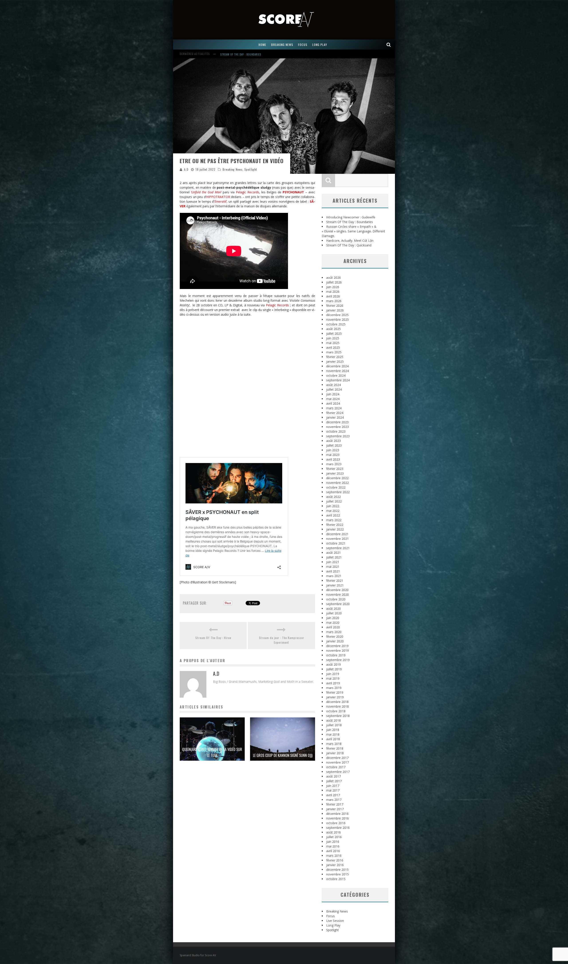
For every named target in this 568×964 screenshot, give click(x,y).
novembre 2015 (337, 874)
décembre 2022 (337, 478)
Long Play (333, 925)
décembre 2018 (337, 702)
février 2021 (334, 580)
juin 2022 (332, 506)
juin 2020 (332, 618)
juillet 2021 (334, 557)
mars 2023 (333, 464)
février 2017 (334, 804)
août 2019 (333, 664)
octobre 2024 (335, 375)
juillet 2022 (334, 501)
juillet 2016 (334, 837)
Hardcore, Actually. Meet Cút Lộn (349, 240)
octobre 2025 (335, 324)
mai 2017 (332, 790)
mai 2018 (332, 734)
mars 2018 (333, 744)
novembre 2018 (337, 706)
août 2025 (333, 329)
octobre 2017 (335, 767)
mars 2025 (333, 352)
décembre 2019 (337, 646)
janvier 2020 (335, 641)
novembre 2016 (337, 818)
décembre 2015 (337, 869)
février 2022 (334, 525)
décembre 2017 (337, 758)
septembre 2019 (338, 660)
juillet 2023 (334, 445)
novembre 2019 (337, 650)
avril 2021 (333, 571)
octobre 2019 (335, 655)
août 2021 (333, 552)
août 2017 (333, 776)
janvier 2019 (335, 697)
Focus (330, 916)
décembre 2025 (337, 315)
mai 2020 (332, 622)
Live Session (335, 920)
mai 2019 (332, 678)
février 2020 (334, 636)
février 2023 (334, 469)
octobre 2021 (335, 543)
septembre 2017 (338, 772)
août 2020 (333, 608)
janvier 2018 (335, 753)
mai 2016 (332, 846)
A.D (186, 169)
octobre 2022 (335, 487)
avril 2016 (333, 851)
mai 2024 (332, 399)
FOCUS (302, 44)
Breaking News (233, 169)
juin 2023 (332, 450)
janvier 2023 (335, 473)
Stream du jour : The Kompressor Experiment (281, 640)
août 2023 (333, 441)
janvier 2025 (335, 361)
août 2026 (333, 277)
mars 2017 (333, 800)
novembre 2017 (337, 762)
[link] (293, 192)
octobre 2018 (335, 711)
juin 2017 (332, 786)
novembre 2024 (337, 371)
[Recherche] (389, 44)
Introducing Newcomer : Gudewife (350, 217)
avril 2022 (333, 515)
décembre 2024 (337, 366)
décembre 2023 (337, 422)
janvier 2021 (335, 585)
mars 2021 (333, 576)
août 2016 (333, 832)
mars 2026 (333, 301)
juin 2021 (332, 562)
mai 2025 (332, 343)
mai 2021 (332, 566)
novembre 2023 (337, 427)
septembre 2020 (338, 604)
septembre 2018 (338, 716)
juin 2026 (332, 287)
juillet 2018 (334, 725)
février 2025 (334, 357)
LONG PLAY (319, 44)
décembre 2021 (337, 534)
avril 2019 (333, 683)
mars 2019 (333, 688)
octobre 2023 (335, 431)
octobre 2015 (335, 879)
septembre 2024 (338, 380)
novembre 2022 (337, 483)
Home (262, 44)
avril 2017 (333, 795)
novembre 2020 (337, 594)
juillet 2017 (334, 781)
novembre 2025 (337, 319)
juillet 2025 (334, 333)
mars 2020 (333, 632)
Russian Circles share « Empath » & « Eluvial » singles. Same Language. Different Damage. (278, 54)
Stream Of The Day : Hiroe (213, 637)
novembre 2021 (337, 538)
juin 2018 (332, 730)
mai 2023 (332, 455)
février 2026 (334, 305)
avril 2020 (333, 627)
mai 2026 (332, 291)
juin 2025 (332, 338)
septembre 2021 (338, 548)
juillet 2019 (334, 669)
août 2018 (333, 720)
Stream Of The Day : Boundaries (349, 222)
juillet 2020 (334, 613)
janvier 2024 (335, 417)
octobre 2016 (335, 823)
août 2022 (333, 497)
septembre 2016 (338, 827)
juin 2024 (332, 394)
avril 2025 (333, 347)
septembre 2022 (338, 492)
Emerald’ (221, 201)
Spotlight (250, 169)
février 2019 (334, 692)
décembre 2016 (337, 814)
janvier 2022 (335, 529)
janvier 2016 (335, 865)
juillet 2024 (334, 389)
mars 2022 (333, 520)
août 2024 (333, 385)
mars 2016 (333, 855)
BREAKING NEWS (282, 44)
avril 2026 (333, 296)
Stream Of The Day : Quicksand (348, 245)
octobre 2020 (335, 599)
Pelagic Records (247, 192)
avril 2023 (333, 459)
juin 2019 (332, 674)
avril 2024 (333, 403)
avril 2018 (333, 739)
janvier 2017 (335, 809)
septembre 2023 (338, 436)
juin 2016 (332, 841)
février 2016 (334, 860)
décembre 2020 (337, 590)
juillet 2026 (334, 282)
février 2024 (334, 413)
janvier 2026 (335, 310)
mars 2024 (333, 408)
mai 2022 (332, 511)
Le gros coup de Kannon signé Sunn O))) (282, 755)
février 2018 (334, 748)
